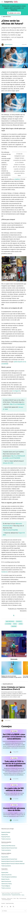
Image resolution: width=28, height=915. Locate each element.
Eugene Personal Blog (9, 903)
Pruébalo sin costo (14, 13)
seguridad (14, 626)
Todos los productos (6, 850)
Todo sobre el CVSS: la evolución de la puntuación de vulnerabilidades (14, 763)
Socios (14, 898)
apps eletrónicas (7, 16)
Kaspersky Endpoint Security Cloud (9, 847)
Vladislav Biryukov (8, 44)
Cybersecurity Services (6, 874)
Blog (17, 898)
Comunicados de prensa (6, 899)
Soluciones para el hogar (7, 828)
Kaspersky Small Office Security (8, 845)
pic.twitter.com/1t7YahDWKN (11, 458)
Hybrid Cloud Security (6, 881)
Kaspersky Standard (5, 832)
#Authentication (8, 525)
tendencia (4, 572)
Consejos (14, 731)
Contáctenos (3, 898)
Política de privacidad (6, 893)
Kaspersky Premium (5, 836)
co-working (8, 623)
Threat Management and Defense (9, 876)
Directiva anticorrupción (15, 893)
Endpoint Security (5, 879)
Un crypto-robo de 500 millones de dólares (14, 789)
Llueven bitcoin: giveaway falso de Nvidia (14, 809)
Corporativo (4, 869)
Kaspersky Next (4, 856)
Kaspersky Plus (4, 834)
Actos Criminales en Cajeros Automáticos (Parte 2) (13, 688)
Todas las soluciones (6, 839)
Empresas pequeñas (6, 842)
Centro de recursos (22, 898)
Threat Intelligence (5, 885)
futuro (14, 623)
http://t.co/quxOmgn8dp (10, 530)
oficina (20, 623)
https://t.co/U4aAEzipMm (17, 404)
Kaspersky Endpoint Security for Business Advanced (12, 863)
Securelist (3, 903)
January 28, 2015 (8, 463)
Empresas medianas (6, 853)
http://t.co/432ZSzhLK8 (18, 456)
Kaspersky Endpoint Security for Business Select (12, 861)
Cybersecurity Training (6, 883)
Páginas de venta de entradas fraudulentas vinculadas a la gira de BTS (11, 676)
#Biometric (19, 523)
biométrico (19, 621)
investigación (16, 391)
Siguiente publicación (8, 683)
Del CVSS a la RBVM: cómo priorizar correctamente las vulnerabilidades (14, 736)
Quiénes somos (9, 898)
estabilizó (17, 179)
